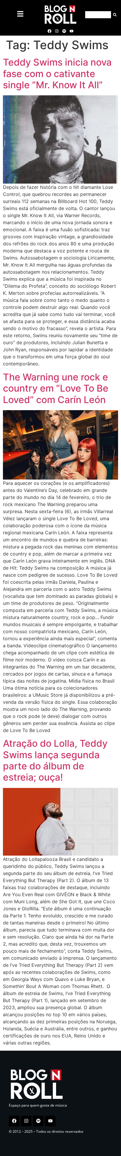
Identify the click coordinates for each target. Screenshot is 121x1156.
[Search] (114, 14)
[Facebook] (49, 31)
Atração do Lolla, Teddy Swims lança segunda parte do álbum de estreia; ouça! (55, 760)
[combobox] (98, 14)
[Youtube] (71, 31)
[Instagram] (56, 31)
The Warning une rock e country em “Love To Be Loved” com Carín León (55, 388)
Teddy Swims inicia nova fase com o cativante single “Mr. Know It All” (57, 73)
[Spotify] (64, 31)
